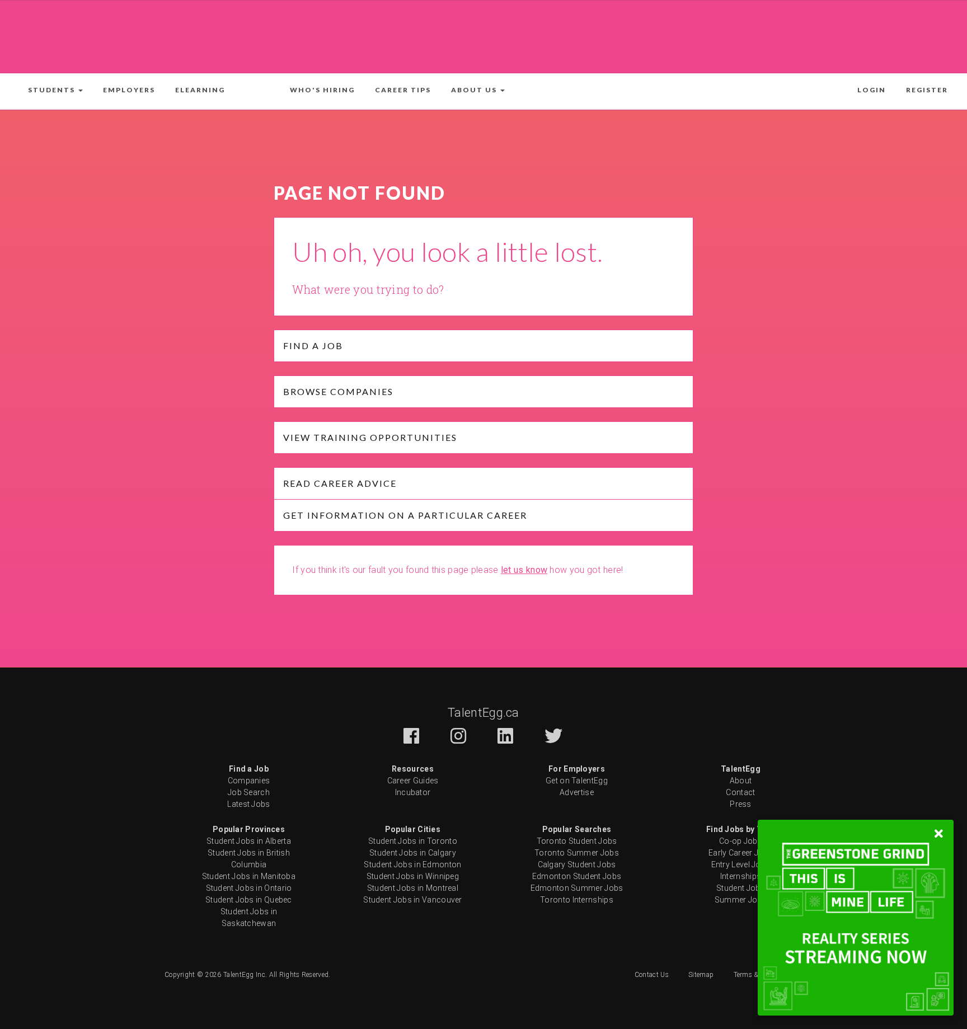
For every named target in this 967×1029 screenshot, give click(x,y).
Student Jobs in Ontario (249, 888)
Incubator (413, 792)
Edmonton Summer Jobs (577, 888)
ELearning (200, 90)
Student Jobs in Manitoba (248, 876)
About (741, 780)
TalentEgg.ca (483, 713)
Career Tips (403, 90)
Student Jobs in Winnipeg (413, 876)
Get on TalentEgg (577, 780)
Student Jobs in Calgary (412, 852)
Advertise (577, 792)
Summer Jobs (741, 899)
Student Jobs (740, 888)
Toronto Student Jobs (577, 841)
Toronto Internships (576, 899)
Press (741, 804)
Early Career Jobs (740, 852)
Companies (249, 780)
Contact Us (652, 975)
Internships (740, 876)
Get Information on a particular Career (405, 515)
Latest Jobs (248, 804)
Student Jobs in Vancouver (412, 899)
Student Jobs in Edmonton (412, 864)
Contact (740, 792)
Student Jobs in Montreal (412, 888)
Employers (129, 90)
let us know (524, 570)
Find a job (313, 345)
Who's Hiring (322, 90)
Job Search (249, 792)
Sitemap (700, 975)
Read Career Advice (340, 483)
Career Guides (413, 780)
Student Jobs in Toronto (412, 841)
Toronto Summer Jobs (576, 852)
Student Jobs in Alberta (248, 841)
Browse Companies (338, 391)
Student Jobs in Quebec (248, 899)
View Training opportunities (370, 437)
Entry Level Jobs (741, 864)
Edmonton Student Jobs (576, 876)
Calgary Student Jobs (577, 864)
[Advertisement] (483, 35)
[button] (55, 90)
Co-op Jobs (740, 841)
